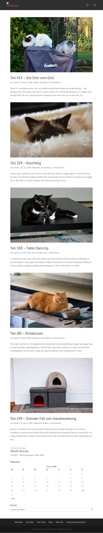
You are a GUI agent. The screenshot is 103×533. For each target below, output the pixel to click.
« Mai (12, 498)
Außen (36, 82)
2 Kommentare (58, 167)
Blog (51, 522)
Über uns (59, 522)
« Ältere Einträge (17, 448)
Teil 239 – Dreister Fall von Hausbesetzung (43, 418)
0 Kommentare (55, 82)
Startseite (19, 522)
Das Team (41, 522)
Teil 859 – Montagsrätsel (21, 455)
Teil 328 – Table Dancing (29, 248)
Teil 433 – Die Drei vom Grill (32, 78)
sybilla (16, 82)
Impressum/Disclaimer (76, 522)
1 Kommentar (54, 253)
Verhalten (44, 82)
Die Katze (30, 522)
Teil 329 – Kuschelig (25, 163)
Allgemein (36, 167)
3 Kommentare (55, 423)
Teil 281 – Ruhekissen (26, 333)
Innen (45, 253)
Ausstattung (46, 167)
